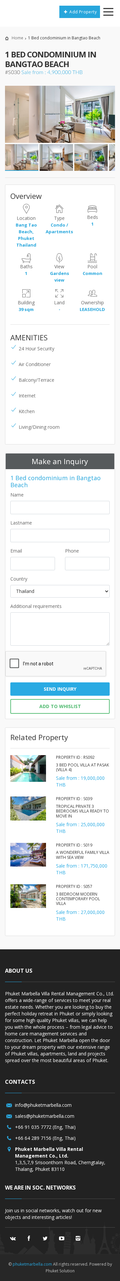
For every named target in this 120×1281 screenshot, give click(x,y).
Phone (72, 551)
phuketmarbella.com (32, 1264)
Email (16, 551)
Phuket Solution (60, 1271)
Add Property (82, 12)
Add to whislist (60, 706)
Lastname (21, 523)
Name (17, 495)
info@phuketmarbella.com (43, 1105)
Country (18, 579)
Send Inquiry (60, 689)
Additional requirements (36, 606)
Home (17, 38)
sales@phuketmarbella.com (44, 1116)
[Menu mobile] (108, 13)
